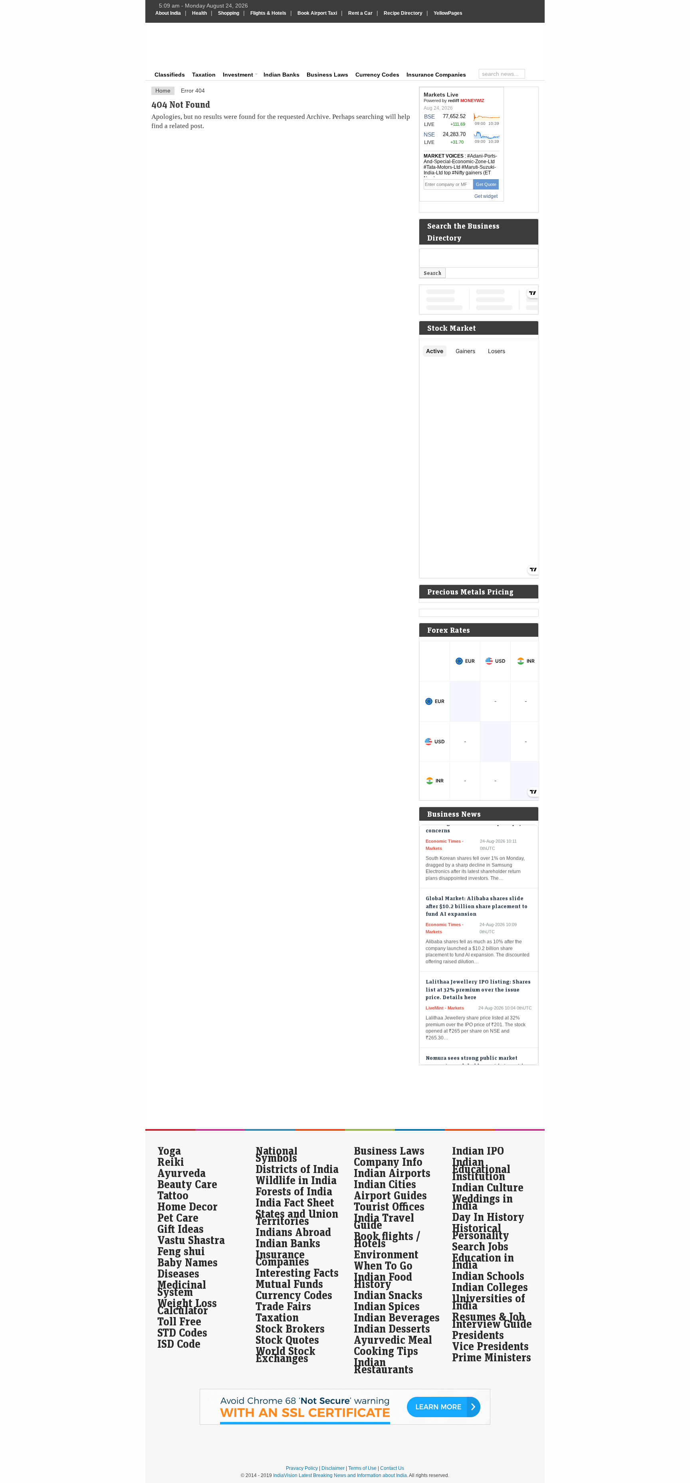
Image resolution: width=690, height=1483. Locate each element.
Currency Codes (377, 74)
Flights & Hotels (268, 13)
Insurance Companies (436, 74)
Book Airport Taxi (317, 13)
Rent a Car (360, 13)
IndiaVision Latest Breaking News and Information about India (340, 1475)
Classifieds (170, 74)
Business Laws (327, 74)
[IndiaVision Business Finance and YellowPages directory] (194, 46)
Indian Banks (281, 74)
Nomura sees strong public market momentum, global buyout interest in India (476, 1047)
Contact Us (392, 1468)
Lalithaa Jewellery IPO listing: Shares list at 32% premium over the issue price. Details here (478, 971)
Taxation (204, 74)
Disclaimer (333, 1468)
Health (199, 13)
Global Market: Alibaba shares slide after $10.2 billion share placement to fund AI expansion (476, 888)
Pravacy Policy (302, 1468)
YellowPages (448, 13)
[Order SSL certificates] (345, 1423)
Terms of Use (362, 1468)
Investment (238, 74)
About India (168, 13)
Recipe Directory (403, 13)
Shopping (228, 13)
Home (163, 90)
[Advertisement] (399, 45)
